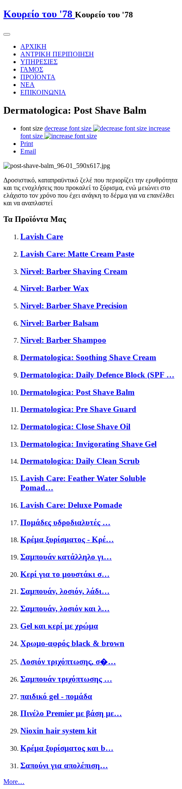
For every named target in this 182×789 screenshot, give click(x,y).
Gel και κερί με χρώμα (59, 625)
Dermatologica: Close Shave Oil (75, 426)
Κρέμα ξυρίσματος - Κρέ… (67, 539)
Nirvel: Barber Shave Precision (73, 305)
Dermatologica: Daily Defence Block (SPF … (97, 374)
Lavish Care (41, 236)
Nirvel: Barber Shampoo (63, 340)
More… (14, 781)
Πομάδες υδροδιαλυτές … (65, 522)
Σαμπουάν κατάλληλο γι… (66, 556)
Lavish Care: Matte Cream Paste (77, 253)
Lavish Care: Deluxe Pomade (71, 505)
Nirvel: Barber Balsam (59, 323)
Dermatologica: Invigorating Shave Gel (88, 443)
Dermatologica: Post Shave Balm (77, 392)
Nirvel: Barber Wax (54, 288)
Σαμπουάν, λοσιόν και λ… (65, 608)
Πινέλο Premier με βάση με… (71, 713)
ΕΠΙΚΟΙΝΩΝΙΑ (43, 92)
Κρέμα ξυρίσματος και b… (66, 748)
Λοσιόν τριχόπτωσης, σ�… (68, 661)
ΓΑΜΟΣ (31, 69)
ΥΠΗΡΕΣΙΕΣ (39, 61)
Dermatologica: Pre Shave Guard (78, 409)
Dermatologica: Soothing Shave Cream (88, 357)
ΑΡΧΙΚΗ (33, 46)
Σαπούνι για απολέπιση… (64, 765)
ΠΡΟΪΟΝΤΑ (37, 77)
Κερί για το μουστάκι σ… (65, 574)
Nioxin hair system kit (58, 730)
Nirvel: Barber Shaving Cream (73, 271)
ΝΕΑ (27, 84)
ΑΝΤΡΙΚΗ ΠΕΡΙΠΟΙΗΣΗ (57, 54)
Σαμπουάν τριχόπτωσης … (66, 678)
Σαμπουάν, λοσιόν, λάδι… (65, 591)
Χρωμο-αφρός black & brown (72, 643)
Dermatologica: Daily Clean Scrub (80, 460)
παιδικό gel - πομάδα (56, 696)
